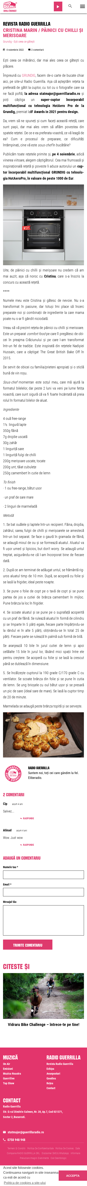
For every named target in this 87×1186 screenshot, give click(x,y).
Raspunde (28, 818)
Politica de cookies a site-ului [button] (25, 1183)
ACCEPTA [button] (73, 1175)
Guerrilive (9, 1078)
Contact (51, 1088)
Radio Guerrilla (38, 767)
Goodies (51, 1078)
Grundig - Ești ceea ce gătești (19, 41)
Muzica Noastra (12, 1073)
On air (6, 1064)
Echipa (50, 1068)
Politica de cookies (64, 1148)
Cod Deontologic (58, 1158)
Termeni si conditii (16, 1148)
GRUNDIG (28, 75)
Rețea (50, 1083)
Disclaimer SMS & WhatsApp (55, 1153)
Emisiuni (8, 1068)
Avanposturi (53, 1073)
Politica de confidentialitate (40, 1148)
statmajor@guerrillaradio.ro (26, 1132)
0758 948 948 (16, 1140)
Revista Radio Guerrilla (26, 23)
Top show (8, 1083)
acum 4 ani (17, 804)
